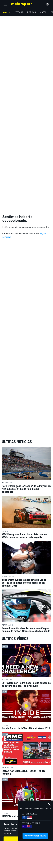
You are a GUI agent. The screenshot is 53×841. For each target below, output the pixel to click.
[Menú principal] (5, 4)
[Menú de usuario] (47, 4)
